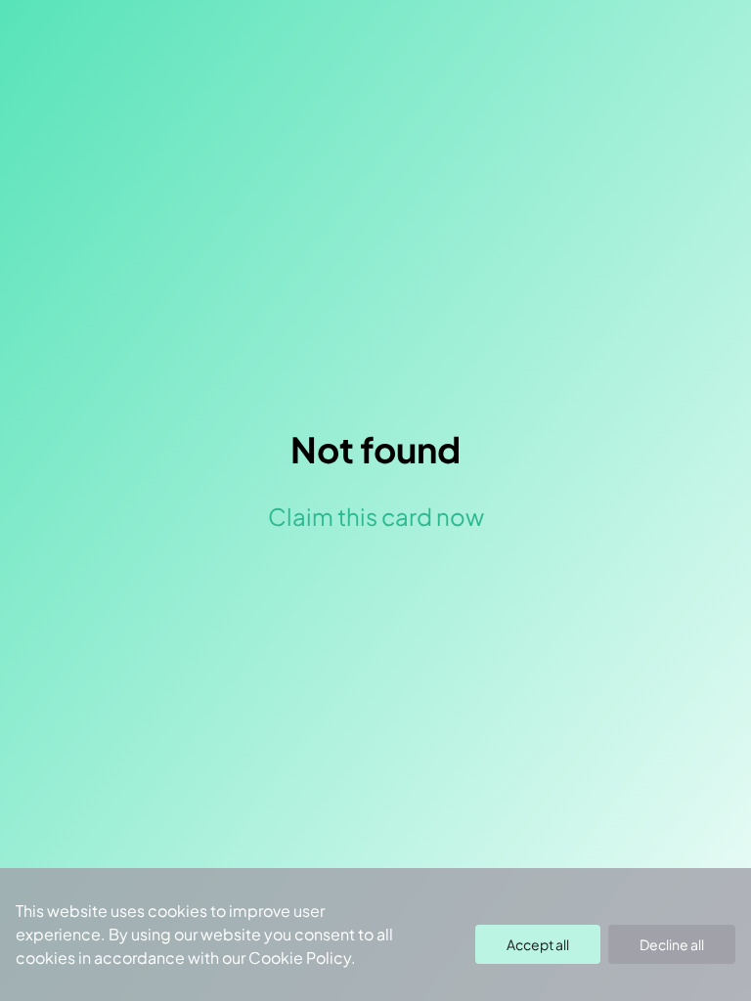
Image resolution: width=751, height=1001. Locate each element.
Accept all (538, 944)
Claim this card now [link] (376, 516)
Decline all (672, 944)
